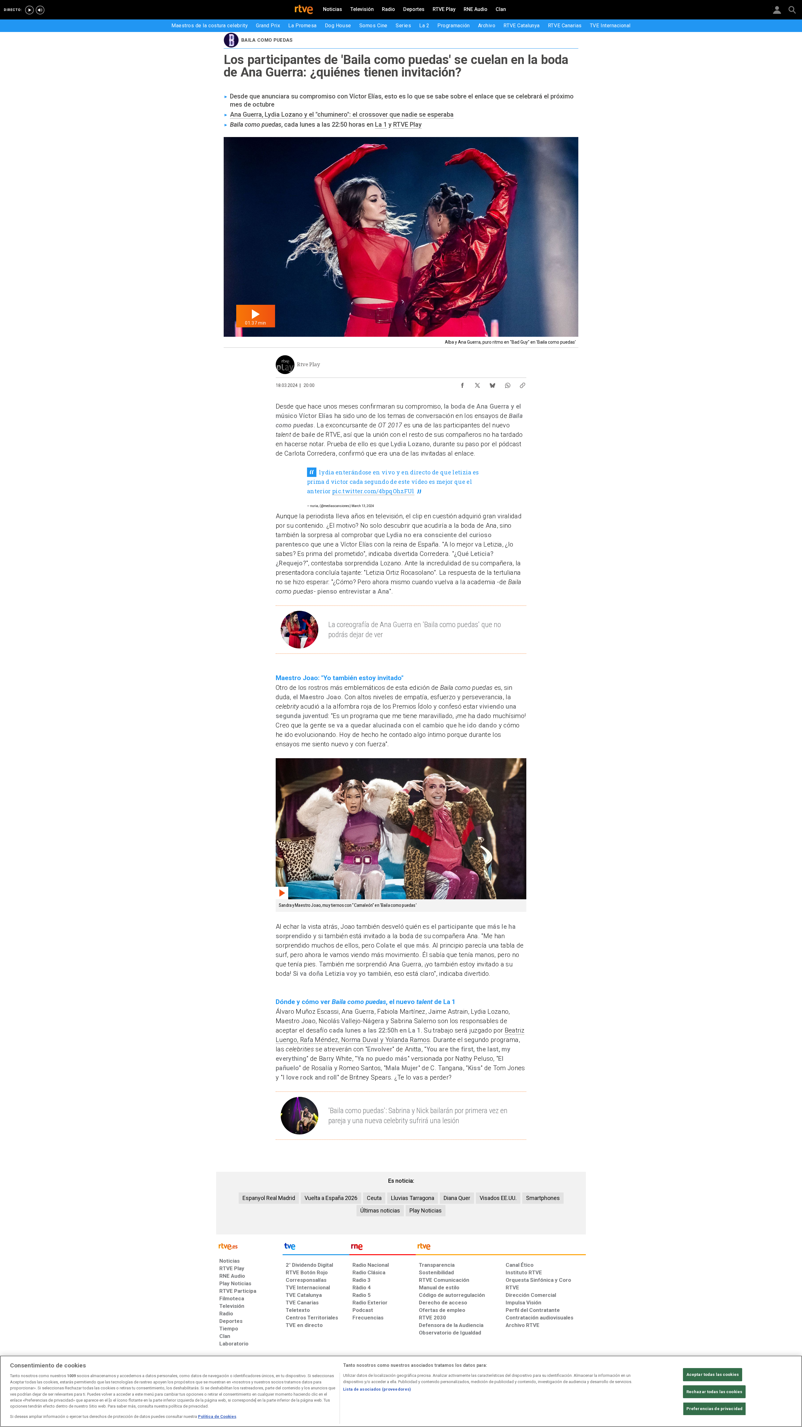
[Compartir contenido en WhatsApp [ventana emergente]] (507, 384)
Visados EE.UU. (498, 1198)
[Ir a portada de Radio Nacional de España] (382, 1248)
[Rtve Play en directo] (29, 10)
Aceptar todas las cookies (712, 1374)
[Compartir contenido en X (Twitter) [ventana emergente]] (477, 384)
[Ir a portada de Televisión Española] (316, 1248)
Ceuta (374, 1198)
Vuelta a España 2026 (331, 1198)
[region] (401, 1391)
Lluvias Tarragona (412, 1198)
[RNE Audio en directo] (40, 10)
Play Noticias (425, 1210)
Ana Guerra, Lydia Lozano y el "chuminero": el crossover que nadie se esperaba (342, 114)
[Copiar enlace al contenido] (522, 384)
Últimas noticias (380, 1210)
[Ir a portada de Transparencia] (501, 1248)
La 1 (381, 124)
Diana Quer (457, 1198)
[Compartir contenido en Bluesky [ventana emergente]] (492, 384)
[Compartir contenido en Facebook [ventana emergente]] (462, 384)
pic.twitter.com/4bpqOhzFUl (373, 491)
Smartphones (543, 1198)
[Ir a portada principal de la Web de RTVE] (249, 1246)
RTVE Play (407, 124)
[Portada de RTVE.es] (303, 10)
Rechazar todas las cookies (714, 1391)
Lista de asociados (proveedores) (377, 1389)
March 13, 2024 (363, 506)
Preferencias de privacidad (714, 1409)
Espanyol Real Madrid (268, 1198)
